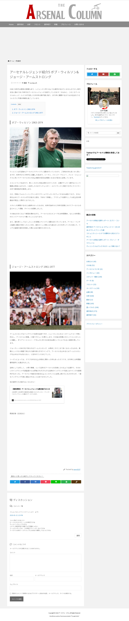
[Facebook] (25, 481)
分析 (90, 296)
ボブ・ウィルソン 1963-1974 (23, 109)
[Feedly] (66, 481)
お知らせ (91, 261)
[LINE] (56, 481)
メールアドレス (40, 575)
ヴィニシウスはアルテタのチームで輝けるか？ (103, 246)
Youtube (96, 117)
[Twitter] (15, 481)
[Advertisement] (64, 42)
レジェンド (33, 83)
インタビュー (92, 273)
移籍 (90, 303)
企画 (89, 292)
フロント (91, 284)
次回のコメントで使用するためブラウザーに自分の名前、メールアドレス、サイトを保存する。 (42, 593)
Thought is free (75, 616)
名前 (11, 575)
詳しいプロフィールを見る (103, 120)
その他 (90, 265)
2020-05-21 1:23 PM (16, 515)
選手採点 (91, 311)
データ (90, 280)
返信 (78, 535)
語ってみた (92, 307)
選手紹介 (91, 315)
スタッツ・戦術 (94, 277)
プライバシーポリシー (94, 324)
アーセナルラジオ (94, 269)
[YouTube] (103, 74)
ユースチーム (92, 288)
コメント (12, 552)
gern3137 (77, 469)
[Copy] (76, 481)
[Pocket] (45, 481)
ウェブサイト (14, 584)
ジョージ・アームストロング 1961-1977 (27, 112)
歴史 (19, 61)
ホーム (12, 61)
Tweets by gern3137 (93, 168)
